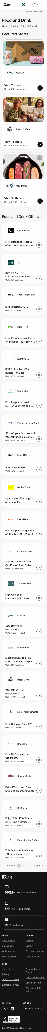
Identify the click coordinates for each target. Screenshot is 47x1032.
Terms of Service (10, 979)
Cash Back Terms (34, 982)
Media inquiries (33, 956)
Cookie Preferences (35, 977)
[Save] (39, 44)
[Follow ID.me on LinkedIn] (12, 1008)
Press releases (9, 956)
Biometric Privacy (10, 984)
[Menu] (41, 4)
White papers (8, 951)
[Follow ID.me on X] (5, 1008)
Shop (4, 26)
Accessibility (8, 969)
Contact (29, 946)
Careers (29, 940)
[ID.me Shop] (9, 4)
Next (38, 866)
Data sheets (8, 946)
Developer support (35, 951)
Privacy (5, 974)
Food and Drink (18, 26)
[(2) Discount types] (23, 4)
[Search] (35, 4)
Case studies (8, 940)
